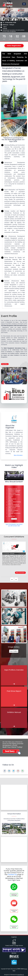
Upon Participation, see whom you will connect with (14, 525)
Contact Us (12, 874)
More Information (18, 455)
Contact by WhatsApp (14, 894)
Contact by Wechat (14, 927)
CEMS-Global (20, 968)
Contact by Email (14, 911)
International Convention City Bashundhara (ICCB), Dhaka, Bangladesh (13, 30)
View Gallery (14, 651)
